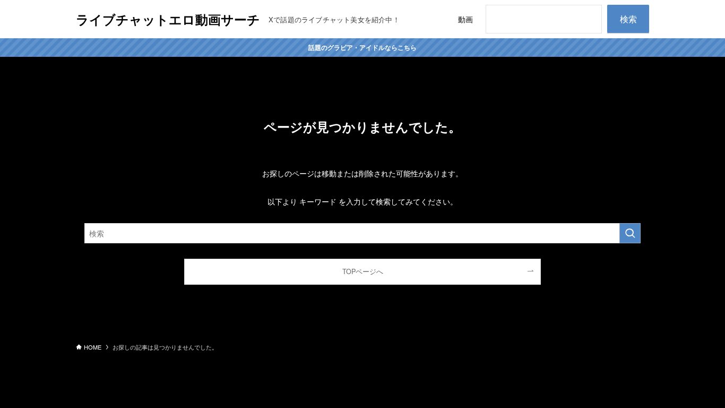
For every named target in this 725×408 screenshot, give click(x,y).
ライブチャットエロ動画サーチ (168, 19)
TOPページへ (362, 271)
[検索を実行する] (630, 233)
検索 (628, 19)
